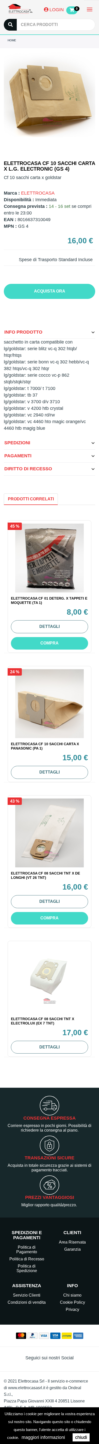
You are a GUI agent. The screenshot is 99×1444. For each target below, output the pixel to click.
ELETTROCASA (38, 193)
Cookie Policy (72, 1302)
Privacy (72, 1309)
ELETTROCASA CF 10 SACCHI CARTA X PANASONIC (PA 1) (45, 746)
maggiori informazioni (43, 1437)
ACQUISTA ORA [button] (49, 291)
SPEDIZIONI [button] (17, 442)
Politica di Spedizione (26, 1268)
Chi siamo (72, 1295)
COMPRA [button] (49, 643)
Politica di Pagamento (26, 1249)
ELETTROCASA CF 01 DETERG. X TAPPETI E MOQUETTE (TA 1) (49, 600)
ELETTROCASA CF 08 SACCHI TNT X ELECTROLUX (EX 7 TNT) (42, 1021)
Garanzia (72, 1249)
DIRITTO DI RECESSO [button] (28, 468)
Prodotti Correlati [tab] (31, 499)
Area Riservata (72, 1242)
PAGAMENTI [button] (17, 455)
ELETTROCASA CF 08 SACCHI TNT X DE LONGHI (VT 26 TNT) (45, 875)
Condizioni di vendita (27, 1302)
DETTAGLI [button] (49, 626)
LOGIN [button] (56, 9)
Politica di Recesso (26, 1259)
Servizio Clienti (26, 1295)
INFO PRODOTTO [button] (23, 332)
